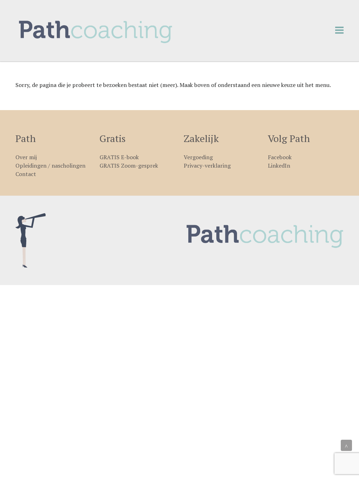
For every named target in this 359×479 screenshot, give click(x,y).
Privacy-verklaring (207, 165)
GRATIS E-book (119, 157)
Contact (25, 174)
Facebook (280, 157)
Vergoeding (198, 157)
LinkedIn (279, 165)
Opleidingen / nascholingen (50, 165)
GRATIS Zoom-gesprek (129, 165)
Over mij (26, 157)
